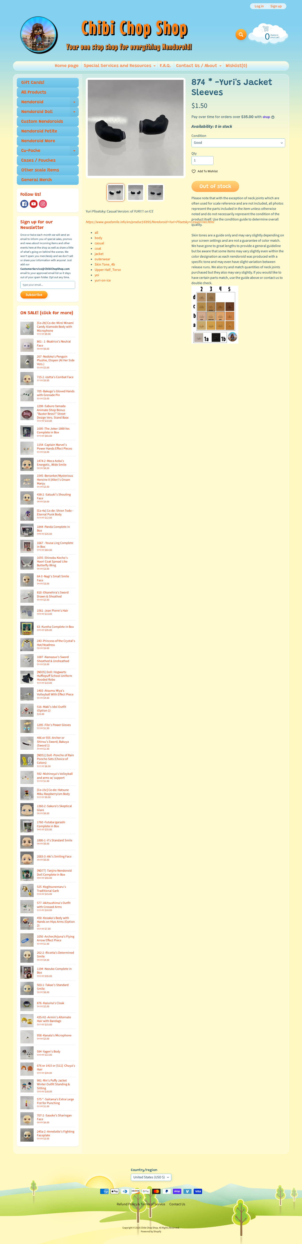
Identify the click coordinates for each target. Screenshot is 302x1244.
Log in (259, 6)
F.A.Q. (165, 66)
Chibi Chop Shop (149, 1227)
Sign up (276, 6)
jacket (99, 253)
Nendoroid (50, 103)
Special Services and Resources (120, 67)
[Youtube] (34, 204)
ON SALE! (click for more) (46, 313)
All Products (33, 92)
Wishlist (236, 66)
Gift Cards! (32, 82)
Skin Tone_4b (105, 264)
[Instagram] (43, 204)
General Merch (36, 180)
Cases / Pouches (38, 160)
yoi (97, 275)
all (96, 232)
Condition (198, 135)
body (98, 237)
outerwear (102, 259)
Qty (194, 153)
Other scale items (40, 170)
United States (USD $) (149, 1177)
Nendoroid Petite (39, 131)
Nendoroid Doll (50, 113)
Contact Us (177, 1204)
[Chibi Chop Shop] (105, 34)
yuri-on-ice (103, 280)
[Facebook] (24, 204)
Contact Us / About (199, 67)
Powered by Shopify (151, 1231)
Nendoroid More (38, 141)
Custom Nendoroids (42, 121)
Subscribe (34, 295)
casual (99, 243)
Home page (66, 66)
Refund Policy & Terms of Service (141, 1204)
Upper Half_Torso (108, 269)
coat (98, 248)
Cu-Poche (50, 152)
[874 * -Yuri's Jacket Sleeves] (115, 192)
